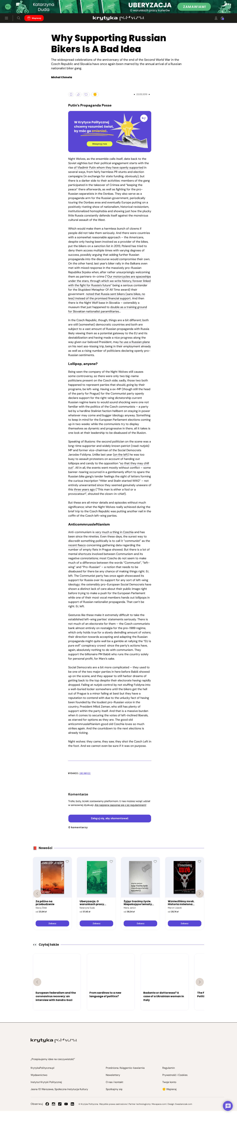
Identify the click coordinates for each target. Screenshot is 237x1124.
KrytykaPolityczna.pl (42, 1068)
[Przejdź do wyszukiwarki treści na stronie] (19, 18)
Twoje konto (169, 1082)
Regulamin (168, 1068)
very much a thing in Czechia (114, 532)
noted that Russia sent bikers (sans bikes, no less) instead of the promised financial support (106, 296)
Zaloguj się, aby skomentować (109, 818)
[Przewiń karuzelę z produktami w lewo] (37, 894)
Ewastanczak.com (183, 1104)
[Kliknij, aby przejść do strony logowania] (216, 18)
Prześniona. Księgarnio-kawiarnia (125, 1068)
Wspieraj (36, 18)
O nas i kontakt (114, 1082)
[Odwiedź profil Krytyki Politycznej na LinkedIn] (72, 1104)
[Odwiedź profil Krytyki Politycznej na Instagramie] (53, 1104)
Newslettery (113, 1075)
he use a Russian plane (135, 342)
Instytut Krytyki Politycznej (46, 1082)
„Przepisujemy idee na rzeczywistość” (53, 1059)
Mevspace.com (159, 1104)
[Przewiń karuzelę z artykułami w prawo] (200, 982)
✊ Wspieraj (169, 1089)
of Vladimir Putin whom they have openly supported (108, 167)
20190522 (85, 773)
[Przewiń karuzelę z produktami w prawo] (200, 894)
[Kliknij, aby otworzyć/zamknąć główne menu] (6, 18)
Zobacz (52, 923)
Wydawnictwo (39, 1075)
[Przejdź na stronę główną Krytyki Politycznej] (54, 1040)
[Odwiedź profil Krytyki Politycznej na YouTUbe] (66, 1104)
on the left (121, 455)
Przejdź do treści (16, 5)
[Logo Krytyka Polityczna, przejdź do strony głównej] (118, 18)
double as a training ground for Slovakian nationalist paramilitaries (107, 309)
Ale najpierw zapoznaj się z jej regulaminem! (120, 805)
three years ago (84, 489)
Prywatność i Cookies (175, 1075)
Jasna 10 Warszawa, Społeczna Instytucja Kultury (59, 1089)
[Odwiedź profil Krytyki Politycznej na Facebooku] (47, 1104)
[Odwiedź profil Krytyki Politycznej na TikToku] (60, 1104)
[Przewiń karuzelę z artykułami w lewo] (37, 982)
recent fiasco (77, 545)
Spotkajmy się (114, 1089)
